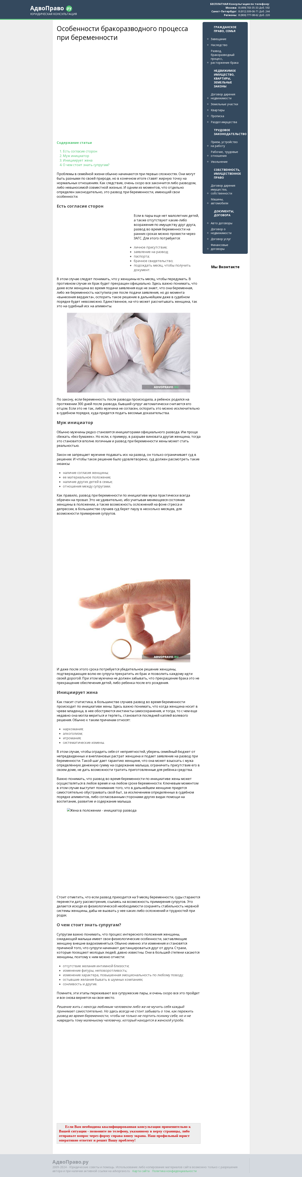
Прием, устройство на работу (224, 144)
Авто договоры (221, 223)
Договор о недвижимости (221, 231)
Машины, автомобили (219, 201)
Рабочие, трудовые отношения (224, 154)
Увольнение (219, 162)
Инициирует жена (77, 160)
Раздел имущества (224, 122)
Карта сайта (141, 1171)
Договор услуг (221, 239)
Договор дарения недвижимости (223, 96)
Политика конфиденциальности (174, 1171)
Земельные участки (224, 104)
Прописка (217, 116)
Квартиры (218, 110)
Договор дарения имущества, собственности (223, 189)
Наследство (219, 45)
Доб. (262, 7)
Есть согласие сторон (80, 151)
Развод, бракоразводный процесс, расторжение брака (225, 57)
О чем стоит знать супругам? (86, 165)
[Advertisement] (116, 91)
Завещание (218, 39)
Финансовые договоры (219, 247)
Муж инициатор (76, 156)
